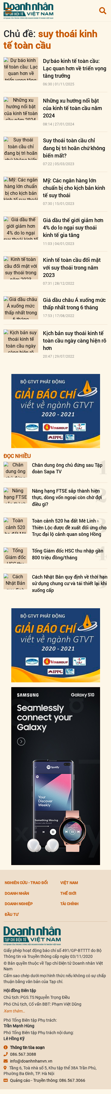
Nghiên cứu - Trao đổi (26, 882)
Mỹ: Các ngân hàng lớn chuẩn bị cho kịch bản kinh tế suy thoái (74, 188)
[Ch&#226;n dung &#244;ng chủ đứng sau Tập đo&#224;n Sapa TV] (15, 469)
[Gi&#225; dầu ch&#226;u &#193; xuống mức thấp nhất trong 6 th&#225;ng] (21, 307)
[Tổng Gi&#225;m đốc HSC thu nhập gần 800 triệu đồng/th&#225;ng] (15, 555)
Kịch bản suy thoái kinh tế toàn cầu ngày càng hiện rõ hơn (74, 340)
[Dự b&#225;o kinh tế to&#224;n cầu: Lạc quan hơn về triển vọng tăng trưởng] (21, 68)
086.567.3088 (23, 1054)
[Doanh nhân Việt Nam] (32, 935)
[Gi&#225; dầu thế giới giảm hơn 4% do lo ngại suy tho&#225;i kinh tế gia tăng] (21, 228)
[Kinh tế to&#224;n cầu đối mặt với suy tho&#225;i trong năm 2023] (21, 267)
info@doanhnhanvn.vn (31, 1061)
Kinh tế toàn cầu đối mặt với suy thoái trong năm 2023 (72, 267)
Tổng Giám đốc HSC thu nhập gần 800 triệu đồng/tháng (67, 553)
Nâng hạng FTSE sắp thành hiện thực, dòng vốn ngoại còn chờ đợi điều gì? (67, 497)
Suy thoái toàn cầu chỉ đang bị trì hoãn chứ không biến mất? (74, 148)
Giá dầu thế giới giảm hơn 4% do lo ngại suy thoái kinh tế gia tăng (73, 227)
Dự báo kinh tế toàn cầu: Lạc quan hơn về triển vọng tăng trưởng (74, 68)
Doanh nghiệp (19, 903)
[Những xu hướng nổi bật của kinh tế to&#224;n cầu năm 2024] (21, 108)
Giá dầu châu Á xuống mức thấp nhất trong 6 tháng (74, 303)
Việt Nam (69, 882)
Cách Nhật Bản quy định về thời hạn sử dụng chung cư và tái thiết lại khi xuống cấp (69, 583)
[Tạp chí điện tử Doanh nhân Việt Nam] (28, 9)
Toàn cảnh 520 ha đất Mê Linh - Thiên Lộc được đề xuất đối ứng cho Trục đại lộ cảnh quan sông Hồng (69, 527)
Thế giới (68, 893)
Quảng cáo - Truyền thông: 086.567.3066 (47, 1080)
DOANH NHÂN (17, 893)
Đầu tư (11, 914)
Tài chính (69, 903)
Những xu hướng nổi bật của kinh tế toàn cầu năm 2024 (72, 108)
